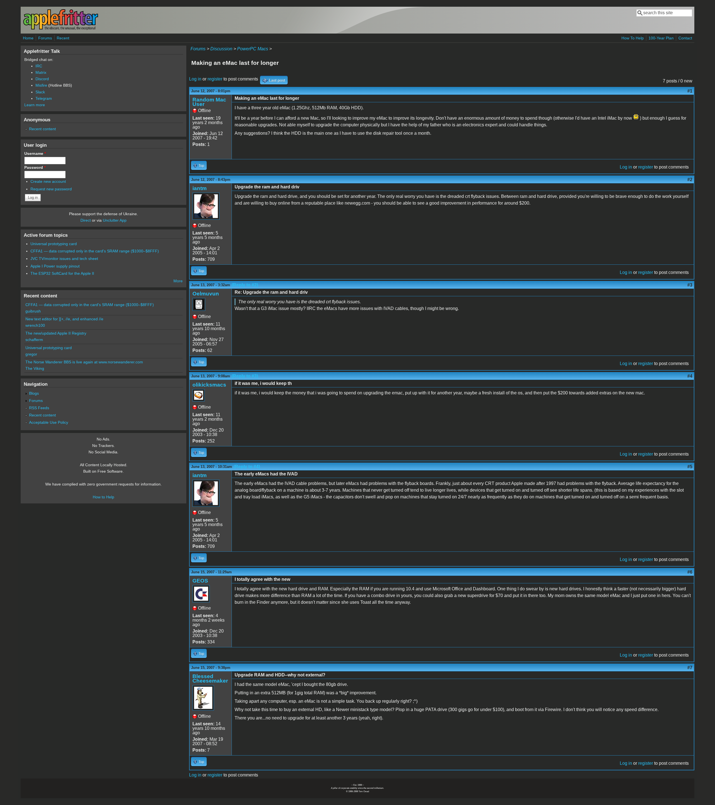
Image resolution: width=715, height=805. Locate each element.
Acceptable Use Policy (48, 422)
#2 (689, 179)
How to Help (103, 497)
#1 (689, 91)
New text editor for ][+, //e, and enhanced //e (64, 319)
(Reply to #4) (246, 466)
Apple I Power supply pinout (55, 266)
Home (28, 38)
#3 (689, 285)
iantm (199, 188)
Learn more (34, 105)
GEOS (200, 581)
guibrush (33, 311)
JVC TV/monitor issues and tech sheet (64, 258)
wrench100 (35, 325)
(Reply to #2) (245, 285)
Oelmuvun (205, 294)
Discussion (221, 48)
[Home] (60, 29)
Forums (45, 38)
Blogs (34, 393)
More (178, 281)
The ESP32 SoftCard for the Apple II (62, 273)
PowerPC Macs (252, 48)
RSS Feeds (39, 408)
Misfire (41, 85)
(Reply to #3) (245, 376)
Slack (40, 92)
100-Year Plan (661, 38)
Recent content (42, 129)
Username (35, 153)
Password (35, 167)
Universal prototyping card (53, 244)
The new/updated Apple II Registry (55, 333)
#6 (689, 572)
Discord (42, 79)
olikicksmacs (209, 385)
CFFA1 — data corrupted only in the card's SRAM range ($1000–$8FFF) (94, 251)
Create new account (48, 181)
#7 (689, 667)
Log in (195, 79)
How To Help (632, 38)
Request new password (51, 189)
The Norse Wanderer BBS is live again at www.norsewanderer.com (84, 362)
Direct (85, 220)
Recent (63, 38)
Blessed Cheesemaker (210, 678)
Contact (685, 38)
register (215, 79)
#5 (689, 466)
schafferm (34, 339)
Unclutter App (115, 220)
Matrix (40, 72)
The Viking (34, 368)
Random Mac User (209, 102)
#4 (689, 376)
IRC (38, 66)
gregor (31, 354)
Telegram (43, 98)
